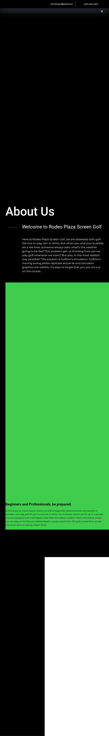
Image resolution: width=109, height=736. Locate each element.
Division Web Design (26, 639)
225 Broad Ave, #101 (42, 607)
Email (27, 669)
